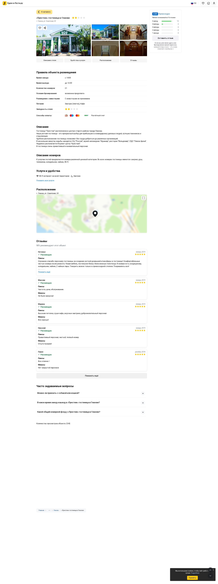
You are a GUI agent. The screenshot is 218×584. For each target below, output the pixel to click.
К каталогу (46, 12)
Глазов (56, 510)
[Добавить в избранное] (40, 28)
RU (195, 3)
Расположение (105, 60)
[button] (203, 3)
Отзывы (133, 60)
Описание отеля (49, 60)
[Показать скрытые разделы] (49, 510)
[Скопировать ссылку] (45, 28)
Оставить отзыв (165, 38)
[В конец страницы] (210, 575)
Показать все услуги (45, 180)
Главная (41, 510)
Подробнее (195, 573)
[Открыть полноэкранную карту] (91, 213)
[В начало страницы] (210, 570)
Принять (192, 578)
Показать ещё (44, 272)
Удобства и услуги (77, 60)
